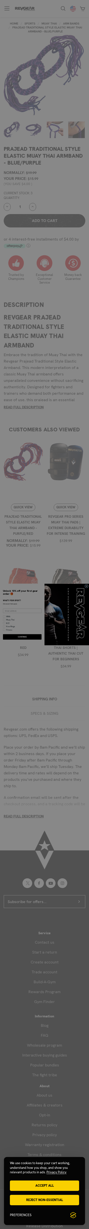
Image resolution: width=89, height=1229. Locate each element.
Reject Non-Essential (44, 1200)
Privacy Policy (56, 1172)
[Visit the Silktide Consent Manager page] (73, 1215)
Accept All (44, 1185)
